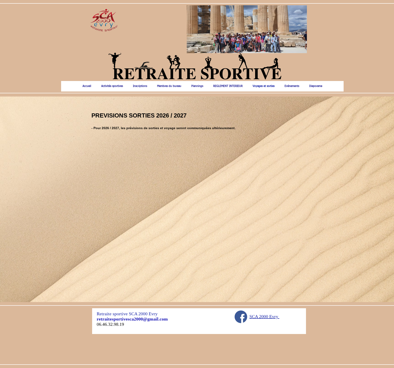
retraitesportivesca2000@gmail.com (132, 318)
